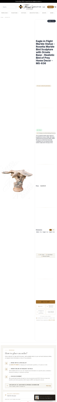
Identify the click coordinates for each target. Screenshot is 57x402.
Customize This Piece (51, 312)
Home (2, 17)
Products (7, 17)
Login (43, 7)
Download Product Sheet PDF (46, 318)
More (51, 12)
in (50, 229)
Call (41, 306)
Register (51, 7)
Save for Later (46, 316)
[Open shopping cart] (55, 7)
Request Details (51, 306)
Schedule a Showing (41, 312)
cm (53, 229)
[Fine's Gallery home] (26, 7)
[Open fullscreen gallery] (17, 180)
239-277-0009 (52, 320)
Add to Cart (45, 301)
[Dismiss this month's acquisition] (54, 396)
